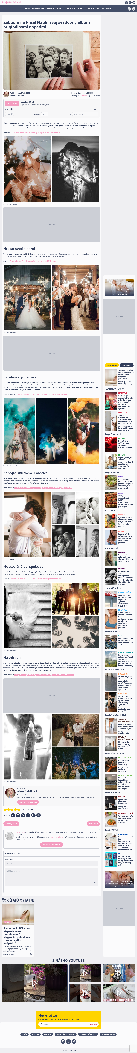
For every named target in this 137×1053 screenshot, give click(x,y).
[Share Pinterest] (28, 815)
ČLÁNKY (121, 552)
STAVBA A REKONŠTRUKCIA (125, 720)
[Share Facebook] (13, 815)
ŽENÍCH (60, 9)
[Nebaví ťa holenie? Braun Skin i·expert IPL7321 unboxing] (85, 993)
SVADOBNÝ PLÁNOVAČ (34, 9)
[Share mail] (38, 815)
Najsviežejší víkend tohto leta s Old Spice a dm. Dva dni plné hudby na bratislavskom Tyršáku (125, 402)
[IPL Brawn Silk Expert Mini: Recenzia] (119, 993)
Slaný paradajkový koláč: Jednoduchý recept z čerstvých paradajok (125, 501)
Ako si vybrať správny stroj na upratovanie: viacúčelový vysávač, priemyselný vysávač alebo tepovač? (125, 703)
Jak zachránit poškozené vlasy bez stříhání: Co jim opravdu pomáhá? (125, 538)
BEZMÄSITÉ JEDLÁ (125, 813)
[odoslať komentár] (95, 882)
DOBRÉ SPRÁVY (124, 592)
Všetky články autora (28, 802)
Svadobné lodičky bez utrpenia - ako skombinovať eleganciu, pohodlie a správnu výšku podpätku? (126, 376)
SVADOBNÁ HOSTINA (74, 9)
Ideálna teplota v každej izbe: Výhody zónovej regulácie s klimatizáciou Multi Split (125, 783)
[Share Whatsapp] (18, 815)
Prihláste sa (20, 832)
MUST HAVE (107, 9)
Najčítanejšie (112, 365)
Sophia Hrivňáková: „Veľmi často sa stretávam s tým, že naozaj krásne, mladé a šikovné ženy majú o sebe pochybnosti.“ (125, 422)
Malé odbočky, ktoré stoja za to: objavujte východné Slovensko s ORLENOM (125, 600)
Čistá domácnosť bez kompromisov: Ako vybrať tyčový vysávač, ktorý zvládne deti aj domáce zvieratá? (125, 843)
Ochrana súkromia (88, 1034)
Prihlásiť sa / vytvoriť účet (51, 845)
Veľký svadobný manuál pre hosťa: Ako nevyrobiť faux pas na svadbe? (44, 674)
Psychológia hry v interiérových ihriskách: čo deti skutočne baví (125, 641)
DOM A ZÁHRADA (125, 652)
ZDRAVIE (121, 438)
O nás (24, 1034)
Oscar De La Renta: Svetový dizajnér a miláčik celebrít (37, 132)
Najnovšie (126, 365)
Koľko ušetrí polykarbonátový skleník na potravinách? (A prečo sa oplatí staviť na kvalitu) (125, 660)
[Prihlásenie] (129, 9)
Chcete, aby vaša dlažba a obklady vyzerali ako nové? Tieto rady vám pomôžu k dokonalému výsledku (125, 683)
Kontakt (35, 1034)
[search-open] (133, 9)
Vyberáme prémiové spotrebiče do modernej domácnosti (124, 803)
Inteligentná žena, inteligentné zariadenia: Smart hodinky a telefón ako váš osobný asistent (125, 577)
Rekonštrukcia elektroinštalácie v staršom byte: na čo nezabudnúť (125, 728)
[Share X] (23, 815)
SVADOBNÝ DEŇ (93, 9)
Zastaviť (9, 114)
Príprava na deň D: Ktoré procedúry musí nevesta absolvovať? (42, 394)
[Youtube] (130, 2)
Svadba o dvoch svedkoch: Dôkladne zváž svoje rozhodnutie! (35, 579)
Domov (5, 18)
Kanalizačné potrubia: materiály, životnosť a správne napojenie (123, 765)
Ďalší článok (93, 824)
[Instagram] (133, 2)
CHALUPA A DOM (125, 758)
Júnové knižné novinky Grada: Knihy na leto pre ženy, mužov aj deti (125, 860)
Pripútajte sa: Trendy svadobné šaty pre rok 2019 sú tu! (33, 261)
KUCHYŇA (122, 797)
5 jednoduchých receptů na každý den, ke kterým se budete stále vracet (125, 521)
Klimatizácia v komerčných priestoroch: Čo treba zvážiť (124, 745)
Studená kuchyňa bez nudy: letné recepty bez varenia (125, 819)
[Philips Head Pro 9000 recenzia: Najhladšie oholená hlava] (119, 973)
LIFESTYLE (122, 393)
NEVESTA (50, 9)
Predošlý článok (11, 824)
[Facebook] (126, 2)
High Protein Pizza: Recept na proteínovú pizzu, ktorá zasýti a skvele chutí (125, 483)
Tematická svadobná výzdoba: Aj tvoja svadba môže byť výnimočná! (43, 488)
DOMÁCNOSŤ (123, 674)
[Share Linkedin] (33, 815)
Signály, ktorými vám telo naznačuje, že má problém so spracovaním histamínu (125, 463)
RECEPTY (121, 476)
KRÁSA (121, 531)
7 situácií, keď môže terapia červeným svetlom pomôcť (125, 444)
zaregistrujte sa (57, 837)
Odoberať (93, 1024)
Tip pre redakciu (108, 1034)
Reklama (47, 1034)
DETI (120, 636)
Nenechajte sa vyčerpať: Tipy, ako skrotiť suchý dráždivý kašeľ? (125, 558)
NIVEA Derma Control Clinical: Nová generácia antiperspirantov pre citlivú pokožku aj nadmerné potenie (125, 620)
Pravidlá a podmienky (65, 1034)
